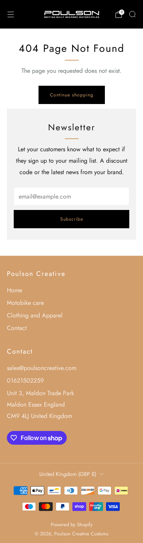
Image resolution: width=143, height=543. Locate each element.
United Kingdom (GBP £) (67, 474)
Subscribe (71, 219)
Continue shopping (71, 94)
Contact (17, 328)
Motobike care (25, 302)
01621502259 (25, 380)
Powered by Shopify (72, 524)
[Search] (132, 14)
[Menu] (10, 14)
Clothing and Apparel (35, 315)
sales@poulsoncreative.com (41, 368)
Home (14, 290)
